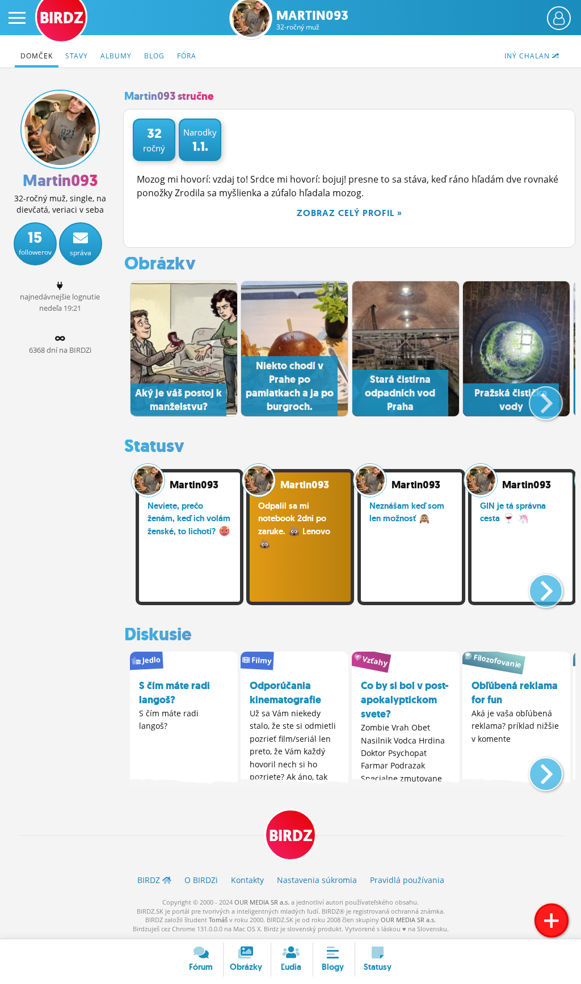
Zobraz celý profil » (349, 213)
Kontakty (247, 880)
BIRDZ (291, 835)
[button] (536, 398)
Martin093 (312, 20)
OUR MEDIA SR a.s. (261, 902)
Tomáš (218, 919)
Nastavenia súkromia (317, 880)
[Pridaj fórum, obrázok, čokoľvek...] (551, 920)
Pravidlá (407, 880)
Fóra (186, 56)
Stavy (76, 56)
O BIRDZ (201, 880)
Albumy (116, 56)
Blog (154, 56)
